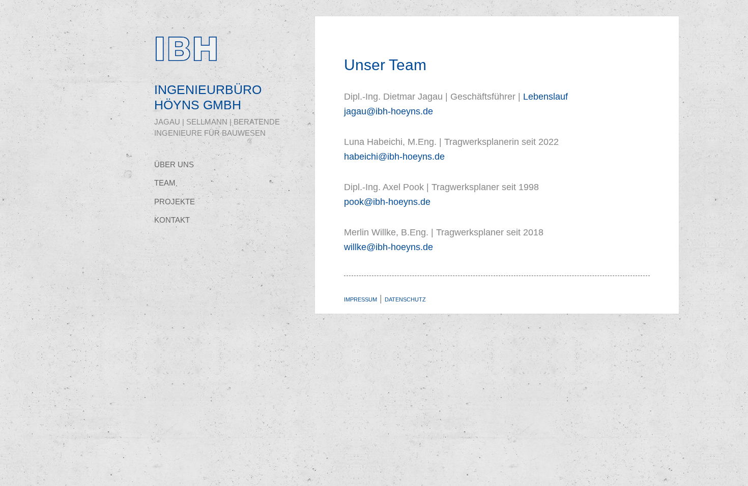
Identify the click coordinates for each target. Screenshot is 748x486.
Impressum (360, 299)
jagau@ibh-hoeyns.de (388, 111)
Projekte (174, 202)
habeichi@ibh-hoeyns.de (394, 156)
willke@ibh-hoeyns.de (388, 247)
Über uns (174, 165)
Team (165, 183)
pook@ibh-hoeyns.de (387, 202)
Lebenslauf (545, 97)
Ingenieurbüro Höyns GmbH (208, 97)
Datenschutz (405, 299)
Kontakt (172, 220)
